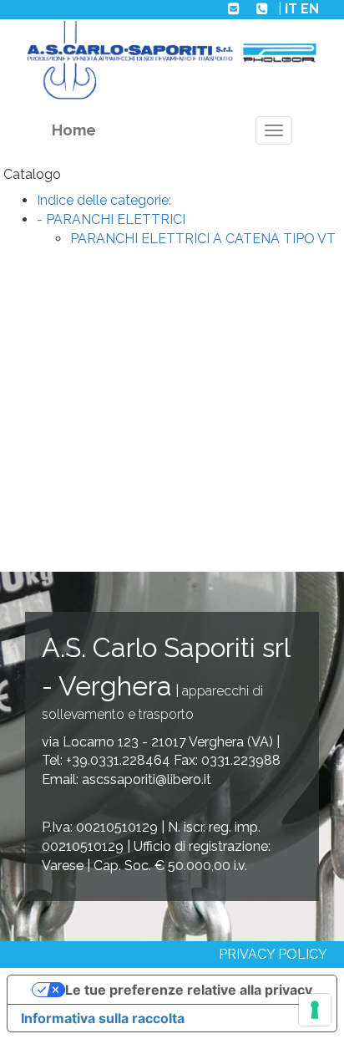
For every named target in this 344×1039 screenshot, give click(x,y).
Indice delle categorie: (104, 200)
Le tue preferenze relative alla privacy (188, 989)
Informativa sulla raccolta (103, 1018)
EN (310, 9)
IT (291, 9)
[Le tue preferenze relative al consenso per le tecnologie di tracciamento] (315, 1010)
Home (74, 130)
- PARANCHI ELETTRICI (111, 219)
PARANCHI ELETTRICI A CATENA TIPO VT (203, 239)
